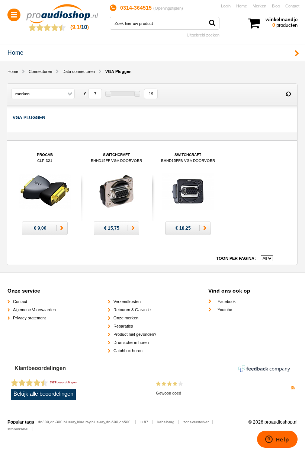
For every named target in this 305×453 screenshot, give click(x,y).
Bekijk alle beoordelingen (43, 394)
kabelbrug (165, 422)
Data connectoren (78, 71)
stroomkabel (17, 429)
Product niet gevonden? (134, 334)
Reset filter (288, 94)
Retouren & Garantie (132, 309)
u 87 (144, 422)
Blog (276, 6)
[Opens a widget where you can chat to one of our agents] (277, 440)
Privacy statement (29, 318)
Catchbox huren (127, 350)
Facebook (227, 301)
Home (241, 6)
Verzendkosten (127, 301)
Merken (259, 6)
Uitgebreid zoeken (203, 35)
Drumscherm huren (131, 342)
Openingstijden (168, 8)
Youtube (225, 309)
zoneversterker (196, 422)
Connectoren (40, 71)
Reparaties (123, 326)
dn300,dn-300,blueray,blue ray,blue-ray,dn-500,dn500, (85, 422)
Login (226, 6)
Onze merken (125, 318)
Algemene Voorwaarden (34, 309)
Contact (292, 6)
